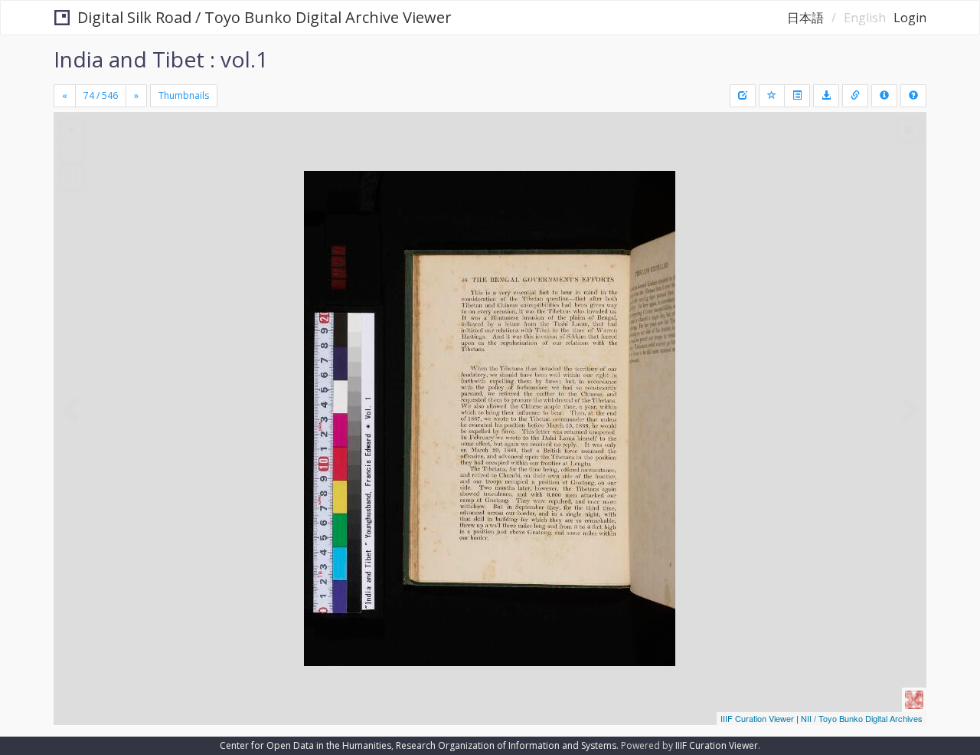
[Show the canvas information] (855, 95)
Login (909, 17)
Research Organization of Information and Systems (506, 745)
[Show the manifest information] (884, 95)
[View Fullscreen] (71, 177)
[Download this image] (826, 95)
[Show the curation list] (797, 95)
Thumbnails (183, 95)
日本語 (805, 17)
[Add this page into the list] (772, 95)
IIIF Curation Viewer (757, 718)
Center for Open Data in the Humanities (305, 745)
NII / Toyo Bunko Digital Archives (862, 718)
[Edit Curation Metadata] (743, 95)
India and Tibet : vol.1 (161, 59)
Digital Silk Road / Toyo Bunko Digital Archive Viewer (264, 17)
